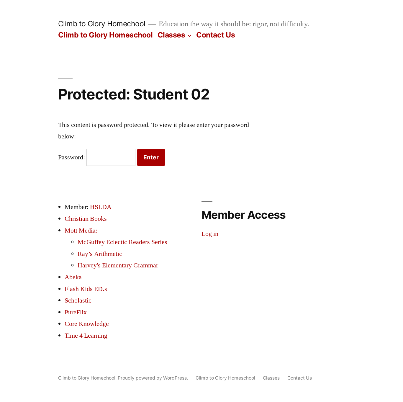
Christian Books (86, 219)
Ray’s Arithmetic (100, 254)
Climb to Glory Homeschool (105, 34)
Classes (171, 34)
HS (94, 207)
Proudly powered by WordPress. (153, 378)
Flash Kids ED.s (86, 289)
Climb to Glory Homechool (101, 23)
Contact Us (215, 34)
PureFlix (76, 312)
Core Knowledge (87, 324)
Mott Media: (81, 230)
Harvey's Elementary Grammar (118, 265)
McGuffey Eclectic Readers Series (122, 242)
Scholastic (78, 300)
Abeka (73, 277)
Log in (210, 234)
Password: (72, 157)
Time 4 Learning (86, 335)
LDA (105, 207)
